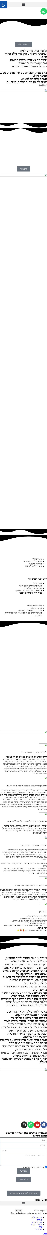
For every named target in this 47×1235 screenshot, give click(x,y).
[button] (23, 4)
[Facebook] (43, 1124)
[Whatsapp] (43, 11)
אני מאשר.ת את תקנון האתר (32, 1167)
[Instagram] (24, 1124)
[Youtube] (37, 1124)
